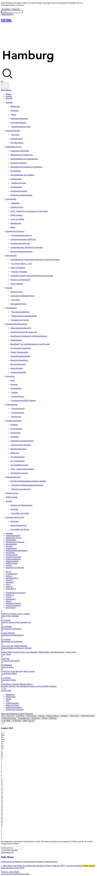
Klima (9, 601)
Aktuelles (9, 102)
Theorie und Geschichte (15, 709)
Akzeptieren (6, 9)
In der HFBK (6, 721)
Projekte (12, 563)
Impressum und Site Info (15, 517)
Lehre (8, 597)
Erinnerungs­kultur (13, 605)
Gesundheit (11, 589)
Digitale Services (12, 493)
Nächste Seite (6, 691)
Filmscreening (31, 716)
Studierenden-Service (14, 147)
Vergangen (29, 714)
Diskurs (8, 94)
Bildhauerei (10, 695)
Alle (8, 572)
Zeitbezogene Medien (14, 707)
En (2, 81)
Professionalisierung (13, 477)
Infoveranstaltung (52, 716)
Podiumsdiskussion (87, 716)
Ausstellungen (12, 574)
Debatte (10, 595)
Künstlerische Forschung (15, 231)
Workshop (52, 718)
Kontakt (9, 501)
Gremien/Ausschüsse (13, 421)
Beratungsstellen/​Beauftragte (16, 324)
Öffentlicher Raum (13, 603)
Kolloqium (64, 716)
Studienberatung (23, 718)
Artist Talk (10, 716)
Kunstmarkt (11, 599)
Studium (9, 96)
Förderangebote (11, 405)
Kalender (9, 98)
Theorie (9, 580)
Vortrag (44, 718)
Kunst (9, 587)
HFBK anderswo (28, 721)
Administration (11, 308)
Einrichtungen (11, 199)
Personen (9, 288)
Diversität (10, 582)
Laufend (21, 714)
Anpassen (15, 9)
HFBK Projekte (12, 497)
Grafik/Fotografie (12, 703)
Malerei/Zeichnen (12, 705)
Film (8, 584)
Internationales (11, 255)
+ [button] (10, 114)
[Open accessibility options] (5, 85)
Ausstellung (20, 716)
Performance (74, 716)
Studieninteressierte (13, 131)
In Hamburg (17, 721)
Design (9, 576)
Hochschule (10, 376)
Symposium (36, 718)
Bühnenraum (10, 697)
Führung (41, 716)
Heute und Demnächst (9, 714)
